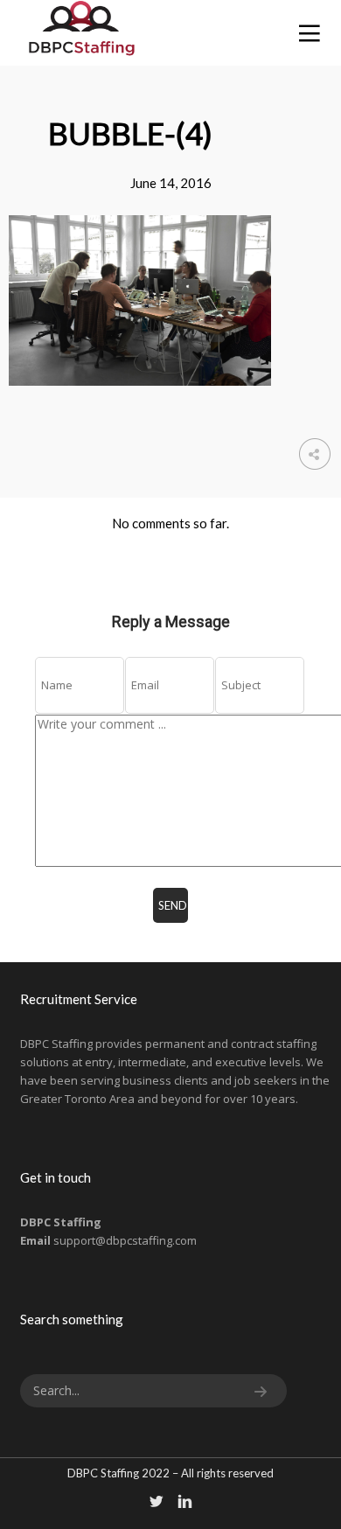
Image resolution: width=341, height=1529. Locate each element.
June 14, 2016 (171, 183)
